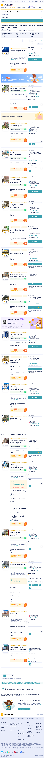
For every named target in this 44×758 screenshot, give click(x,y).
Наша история (3, 722)
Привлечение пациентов (20, 723)
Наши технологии (30, 726)
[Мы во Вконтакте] (40, 714)
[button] (22, 11)
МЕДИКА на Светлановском (15, 614)
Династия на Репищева (17, 88)
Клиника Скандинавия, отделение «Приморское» (18, 275)
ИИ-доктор (29, 7)
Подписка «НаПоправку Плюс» (29, 732)
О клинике (29, 720)
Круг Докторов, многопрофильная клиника (16, 154)
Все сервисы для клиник (21, 731)
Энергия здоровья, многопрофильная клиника (16, 534)
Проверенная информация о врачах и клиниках (13, 723)
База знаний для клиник (21, 740)
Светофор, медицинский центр (17, 565)
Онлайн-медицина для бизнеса (30, 736)
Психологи (35, 7)
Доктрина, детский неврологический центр (17, 335)
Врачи (2, 7)
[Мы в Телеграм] (38, 714)
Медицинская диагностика (38, 724)
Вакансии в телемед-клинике (30, 725)
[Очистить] (41, 11)
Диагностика (12, 7)
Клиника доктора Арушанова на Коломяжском (15, 360)
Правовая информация (39, 755)
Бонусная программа (12, 728)
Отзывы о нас (3, 727)
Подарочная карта (30, 738)
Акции (40, 7)
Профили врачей (39, 729)
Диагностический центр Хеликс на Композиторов (18, 648)
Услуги (6, 7)
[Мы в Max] (42, 714)
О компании (3, 720)
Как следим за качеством (29, 729)
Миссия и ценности (4, 725)
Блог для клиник (21, 733)
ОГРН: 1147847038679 (4, 756)
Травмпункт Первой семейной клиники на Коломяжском (17, 205)
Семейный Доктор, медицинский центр (16, 126)
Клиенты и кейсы (21, 735)
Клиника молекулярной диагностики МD (17, 51)
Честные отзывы (13, 726)
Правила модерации (20, 737)
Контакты (3, 732)
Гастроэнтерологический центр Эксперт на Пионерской (18, 442)
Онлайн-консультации (20, 7)
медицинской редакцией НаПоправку (19, 688)
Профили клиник (39, 730)
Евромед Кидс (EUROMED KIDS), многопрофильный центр (18, 230)
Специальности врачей (38, 721)
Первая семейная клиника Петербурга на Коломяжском (17, 181)
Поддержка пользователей (12, 731)
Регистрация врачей (20, 728)
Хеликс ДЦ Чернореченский (15, 419)
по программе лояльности (7, 117)
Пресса (2, 728)
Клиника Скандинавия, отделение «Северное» (17, 252)
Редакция (3, 730)
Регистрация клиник (20, 726)
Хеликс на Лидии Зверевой (15, 298)
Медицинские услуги (38, 727)
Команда (28, 722)
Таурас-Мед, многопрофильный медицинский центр (16, 388)
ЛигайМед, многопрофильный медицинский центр (16, 466)
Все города (38, 732)
